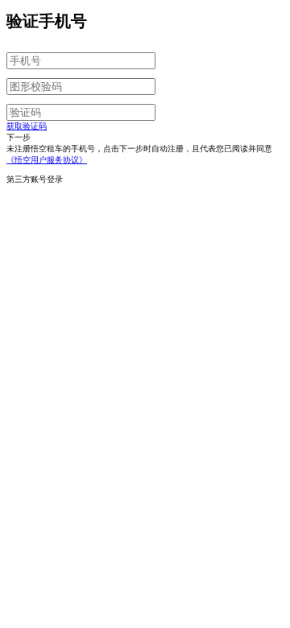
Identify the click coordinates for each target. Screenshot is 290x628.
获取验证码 (26, 126)
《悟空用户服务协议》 (46, 159)
